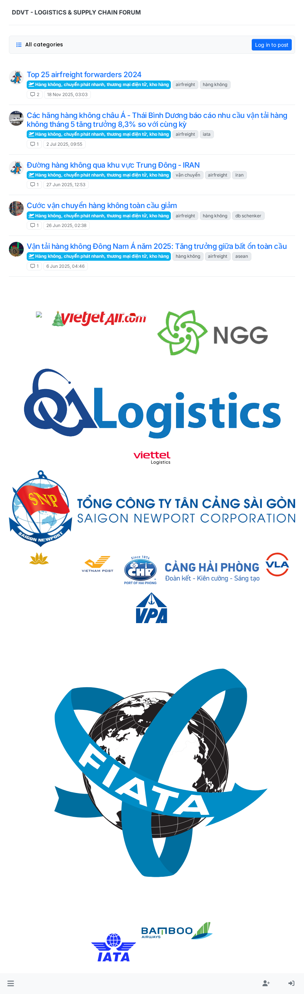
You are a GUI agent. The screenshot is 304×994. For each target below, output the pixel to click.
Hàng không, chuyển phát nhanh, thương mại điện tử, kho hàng (101, 84)
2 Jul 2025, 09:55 (64, 144)
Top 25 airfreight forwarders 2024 (84, 74)
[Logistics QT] (16, 249)
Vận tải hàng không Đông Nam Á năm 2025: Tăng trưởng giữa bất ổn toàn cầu (157, 246)
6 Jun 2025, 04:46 (65, 266)
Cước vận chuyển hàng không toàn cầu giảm (102, 205)
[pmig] (16, 208)
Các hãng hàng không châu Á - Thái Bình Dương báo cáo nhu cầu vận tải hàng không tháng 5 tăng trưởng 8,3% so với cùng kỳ (157, 120)
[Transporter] (16, 77)
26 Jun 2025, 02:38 (66, 225)
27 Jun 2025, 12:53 (65, 184)
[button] (10, 983)
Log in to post (271, 45)
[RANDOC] (16, 118)
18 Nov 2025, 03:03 (67, 94)
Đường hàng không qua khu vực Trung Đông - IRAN (113, 165)
